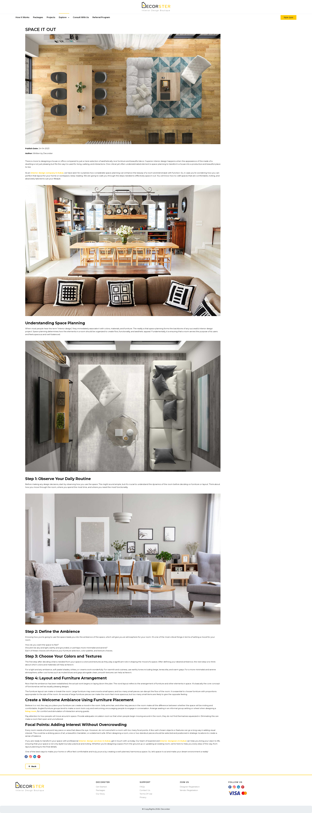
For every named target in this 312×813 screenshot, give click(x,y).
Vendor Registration (189, 790)
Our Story (100, 794)
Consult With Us (81, 17)
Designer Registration (190, 787)
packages (38, 17)
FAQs (142, 787)
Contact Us (145, 790)
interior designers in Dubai (173, 741)
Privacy (143, 797)
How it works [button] (22, 17)
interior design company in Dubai (47, 173)
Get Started (101, 787)
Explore (63, 17)
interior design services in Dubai (94, 741)
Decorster (165, 809)
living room (30, 711)
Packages (100, 790)
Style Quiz (288, 17)
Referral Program (101, 17)
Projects (51, 17)
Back (33, 766)
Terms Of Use (146, 794)
